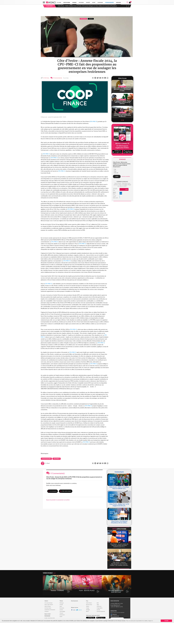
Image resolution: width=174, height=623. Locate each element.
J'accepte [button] (166, 620)
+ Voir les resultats (125, 176)
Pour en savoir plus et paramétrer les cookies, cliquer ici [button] (139, 620)
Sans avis (116, 172)
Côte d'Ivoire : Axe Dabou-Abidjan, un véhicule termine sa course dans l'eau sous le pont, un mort (82, 6)
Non (115, 171)
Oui (115, 169)
